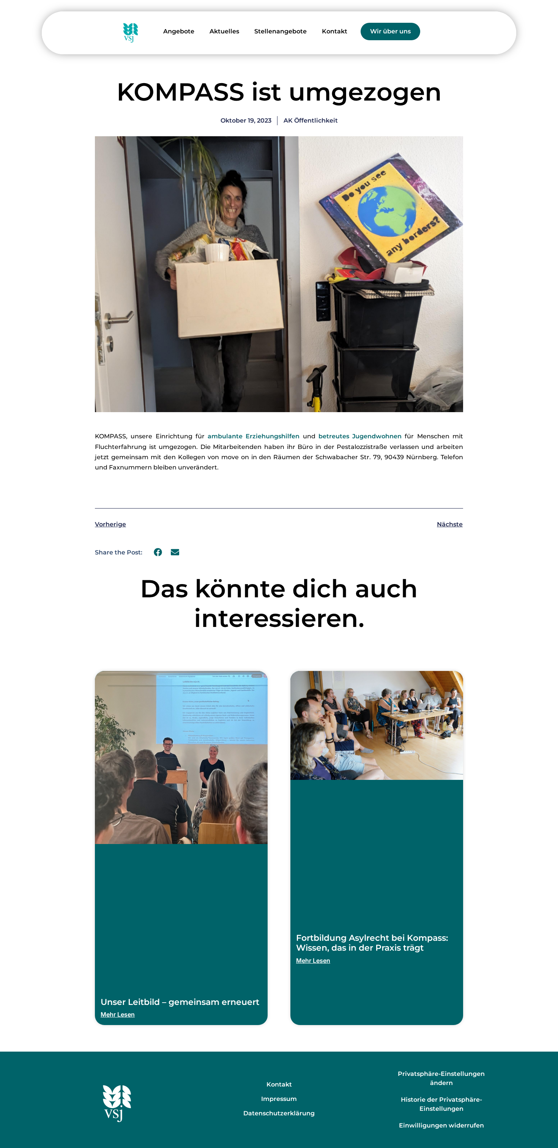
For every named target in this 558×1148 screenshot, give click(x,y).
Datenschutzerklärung (279, 1113)
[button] (158, 552)
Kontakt (334, 31)
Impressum (279, 1098)
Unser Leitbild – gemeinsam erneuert (180, 1002)
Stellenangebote (280, 31)
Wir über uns (390, 31)
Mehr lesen (118, 1014)
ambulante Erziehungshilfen (253, 436)
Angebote (178, 31)
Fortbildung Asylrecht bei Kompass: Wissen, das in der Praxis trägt (372, 943)
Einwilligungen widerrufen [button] (441, 1125)
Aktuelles (224, 31)
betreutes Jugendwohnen (360, 436)
